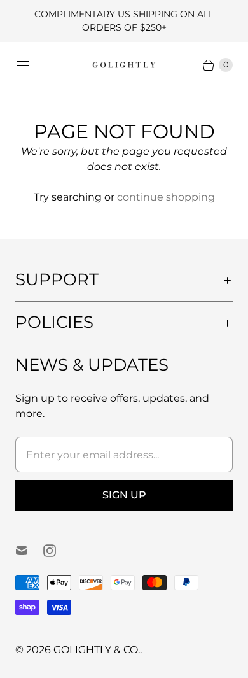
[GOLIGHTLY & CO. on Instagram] (57, 551)
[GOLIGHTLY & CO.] (124, 64)
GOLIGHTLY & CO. (96, 650)
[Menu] (23, 65)
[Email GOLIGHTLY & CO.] (29, 551)
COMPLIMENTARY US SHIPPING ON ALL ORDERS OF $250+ (124, 20)
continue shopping (166, 197)
